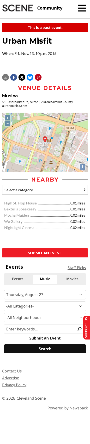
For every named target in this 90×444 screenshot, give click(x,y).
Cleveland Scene (31, 398)
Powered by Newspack (68, 408)
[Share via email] (5, 76)
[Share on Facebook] (13, 76)
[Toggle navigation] (82, 8)
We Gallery (13, 221)
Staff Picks (77, 267)
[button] (38, 76)
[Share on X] (21, 76)
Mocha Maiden (17, 215)
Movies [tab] (72, 279)
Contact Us (12, 371)
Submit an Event (45, 253)
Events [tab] (18, 279)
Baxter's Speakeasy (20, 209)
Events (14, 266)
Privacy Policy (14, 384)
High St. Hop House (20, 203)
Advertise (10, 378)
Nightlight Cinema (19, 227)
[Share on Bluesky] (30, 76)
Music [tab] (45, 279)
